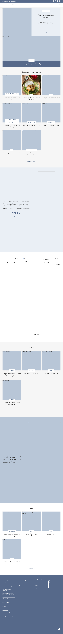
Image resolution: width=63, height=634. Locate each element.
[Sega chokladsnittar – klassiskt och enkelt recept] (31, 360)
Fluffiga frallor (51, 534)
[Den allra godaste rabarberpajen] (12, 140)
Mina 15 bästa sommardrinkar (8, 586)
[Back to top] (59, 629)
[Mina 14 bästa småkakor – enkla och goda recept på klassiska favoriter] (12, 360)
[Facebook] (55, 1)
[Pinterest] (57, 1)
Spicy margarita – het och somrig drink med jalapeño (8, 613)
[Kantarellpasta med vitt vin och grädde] (31, 112)
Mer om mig (16, 216)
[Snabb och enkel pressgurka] (51, 112)
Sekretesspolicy (36, 588)
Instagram (52, 580)
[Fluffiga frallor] (51, 521)
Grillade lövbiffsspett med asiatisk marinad (7, 602)
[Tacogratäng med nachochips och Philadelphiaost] (12, 112)
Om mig (34, 582)
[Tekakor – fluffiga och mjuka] (12, 549)
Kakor (19, 588)
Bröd (10, 531)
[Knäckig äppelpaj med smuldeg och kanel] (31, 85)
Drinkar (19, 585)
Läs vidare (46, 32)
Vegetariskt (32, 122)
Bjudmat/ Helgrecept (11, 119)
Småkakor (12, 370)
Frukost (13, 531)
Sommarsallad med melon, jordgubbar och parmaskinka (8, 594)
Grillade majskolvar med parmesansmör (7, 609)
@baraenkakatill (12, 457)
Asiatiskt (8, 93)
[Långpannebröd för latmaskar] (51, 85)
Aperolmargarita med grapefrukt (7, 590)
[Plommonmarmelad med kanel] (17, 22)
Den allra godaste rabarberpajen (12, 153)
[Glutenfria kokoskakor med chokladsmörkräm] (51, 360)
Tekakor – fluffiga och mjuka (12, 561)
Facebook (52, 582)
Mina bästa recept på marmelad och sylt (9, 583)
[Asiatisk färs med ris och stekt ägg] (12, 85)
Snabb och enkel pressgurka (51, 125)
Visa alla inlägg (31, 411)
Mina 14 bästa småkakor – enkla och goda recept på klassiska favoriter (12, 375)
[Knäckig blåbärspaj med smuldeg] (31, 51)
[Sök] (59, 5)
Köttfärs (12, 93)
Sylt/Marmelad (46, 11)
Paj (31, 60)
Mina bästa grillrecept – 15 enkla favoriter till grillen (9, 598)
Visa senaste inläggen (31, 161)
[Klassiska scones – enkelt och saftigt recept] (12, 521)
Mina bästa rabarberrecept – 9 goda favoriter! (8, 617)
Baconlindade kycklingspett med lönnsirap (9, 606)
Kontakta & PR (35, 585)
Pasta (29, 122)
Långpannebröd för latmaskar (51, 98)
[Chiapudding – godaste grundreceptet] (31, 140)
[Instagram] (53, 1)
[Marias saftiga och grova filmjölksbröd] (31, 521)
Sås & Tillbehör (51, 122)
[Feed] (59, 1)
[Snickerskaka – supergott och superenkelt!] (12, 390)
